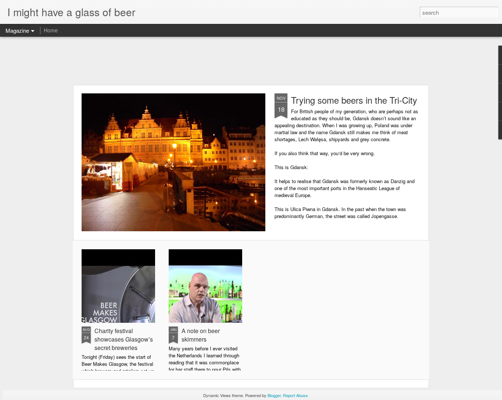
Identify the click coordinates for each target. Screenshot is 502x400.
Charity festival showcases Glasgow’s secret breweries (123, 339)
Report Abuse (295, 395)
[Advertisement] (251, 60)
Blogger (274, 395)
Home (51, 30)
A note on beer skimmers (201, 334)
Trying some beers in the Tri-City (354, 99)
